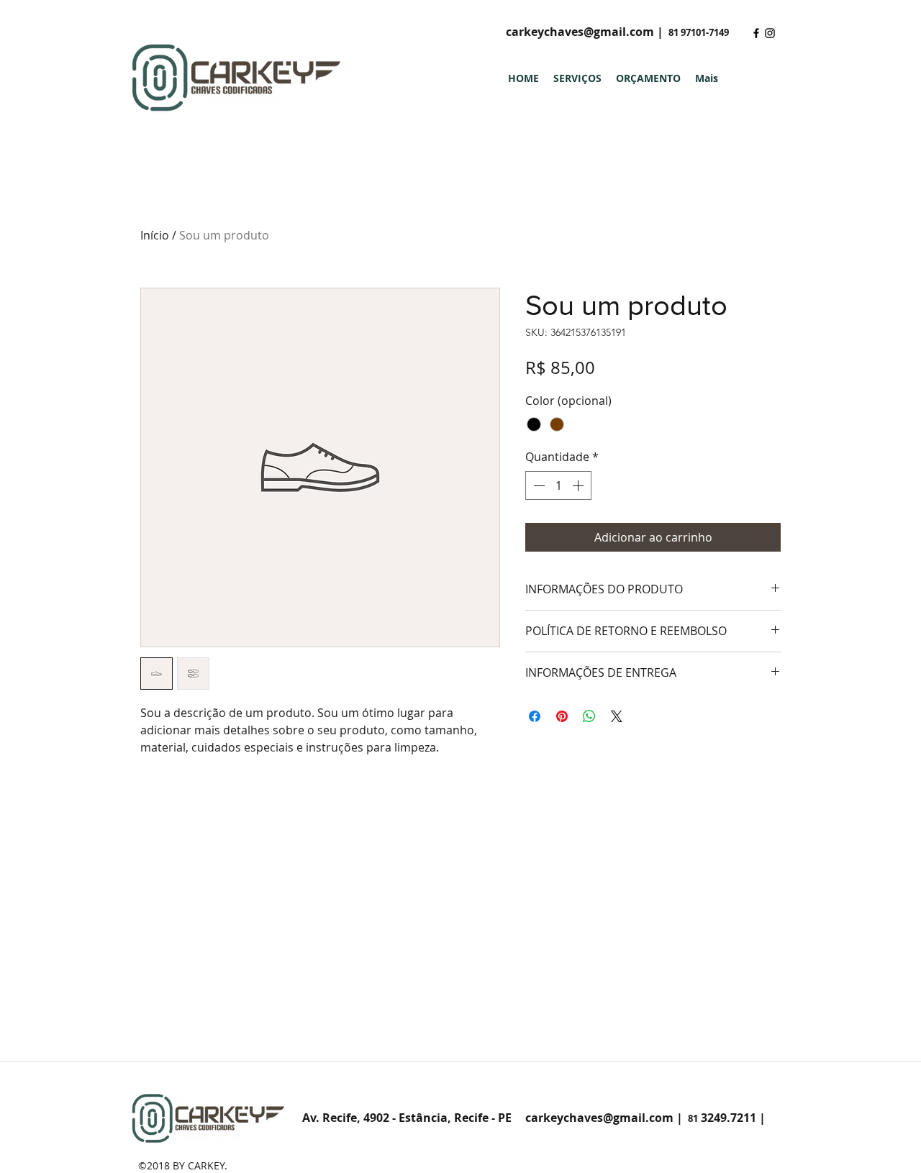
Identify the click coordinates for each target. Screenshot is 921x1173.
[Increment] (579, 485)
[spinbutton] (558, 485)
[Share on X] (616, 716)
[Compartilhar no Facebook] (534, 716)
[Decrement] (537, 485)
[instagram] (769, 33)
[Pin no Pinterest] (562, 716)
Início (154, 235)
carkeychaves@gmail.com (580, 32)
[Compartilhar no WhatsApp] (589, 716)
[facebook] (756, 33)
